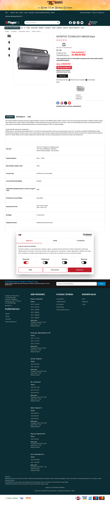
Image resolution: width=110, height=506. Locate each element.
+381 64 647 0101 (35, 392)
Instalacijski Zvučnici (24, 31)
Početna (7, 31)
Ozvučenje (48, 28)
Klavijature (34, 28)
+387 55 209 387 (35, 416)
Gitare (28, 28)
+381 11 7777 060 (35, 343)
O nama (26, 12)
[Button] (58, 22)
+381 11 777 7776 (35, 338)
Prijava (83, 304)
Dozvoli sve (79, 270)
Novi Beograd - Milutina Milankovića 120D (40, 333)
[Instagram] (74, 22)
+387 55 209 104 (35, 413)
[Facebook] (70, 22)
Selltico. (73, 490)
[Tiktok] (78, 22)
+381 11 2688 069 (35, 317)
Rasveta (65, 28)
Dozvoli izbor (55, 270)
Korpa (83, 299)
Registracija (85, 301)
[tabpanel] (55, 175)
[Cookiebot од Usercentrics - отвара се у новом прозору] (84, 235)
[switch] (45, 262)
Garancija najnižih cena (10, 321)
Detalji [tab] (55, 240)
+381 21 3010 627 (35, 367)
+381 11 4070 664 (35, 462)
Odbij (30, 270)
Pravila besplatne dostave (63, 309)
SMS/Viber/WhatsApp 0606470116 (13, 16)
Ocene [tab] (29, 117)
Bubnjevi (41, 28)
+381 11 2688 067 (35, 312)
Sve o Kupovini (60, 304)
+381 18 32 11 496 (35, 387)
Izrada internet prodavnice (64, 490)
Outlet (82, 28)
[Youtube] (82, 22)
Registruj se (101, 12)
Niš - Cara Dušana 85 (36, 382)
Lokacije (21, 12)
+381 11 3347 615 (35, 307)
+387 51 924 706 (35, 439)
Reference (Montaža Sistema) (42, 12)
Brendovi (12, 12)
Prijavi (101, 283)
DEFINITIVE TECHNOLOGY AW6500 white (79, 97)
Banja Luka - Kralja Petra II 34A (38, 433)
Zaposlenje (31, 12)
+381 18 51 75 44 (35, 390)
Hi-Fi (22, 28)
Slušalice (59, 28)
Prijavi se (95, 12)
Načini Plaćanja (60, 307)
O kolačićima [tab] (81, 240)
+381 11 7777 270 (35, 341)
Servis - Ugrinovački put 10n (37, 454)
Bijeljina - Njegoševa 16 (36, 408)
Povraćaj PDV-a (60, 299)
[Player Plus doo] (12, 22)
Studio (54, 28)
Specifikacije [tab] (9, 117)
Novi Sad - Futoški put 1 (36, 358)
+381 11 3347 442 (35, 304)
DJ (24, 28)
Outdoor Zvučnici (36, 31)
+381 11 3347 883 (35, 309)
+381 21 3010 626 (35, 364)
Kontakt (52, 12)
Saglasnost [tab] (29, 240)
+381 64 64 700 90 (35, 459)
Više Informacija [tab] (20, 117)
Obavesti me (62, 76)
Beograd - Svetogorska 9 (37, 299)
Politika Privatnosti (61, 301)
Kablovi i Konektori (74, 28)
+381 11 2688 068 (35, 315)
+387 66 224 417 (35, 418)
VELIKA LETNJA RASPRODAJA (12, 28)
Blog (17, 12)
